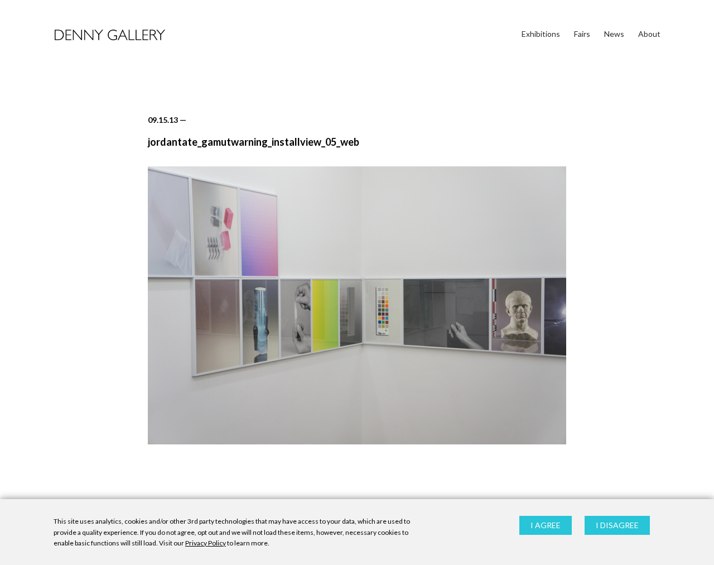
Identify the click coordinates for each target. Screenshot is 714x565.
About (649, 34)
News (614, 34)
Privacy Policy (205, 543)
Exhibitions (541, 34)
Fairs (582, 34)
